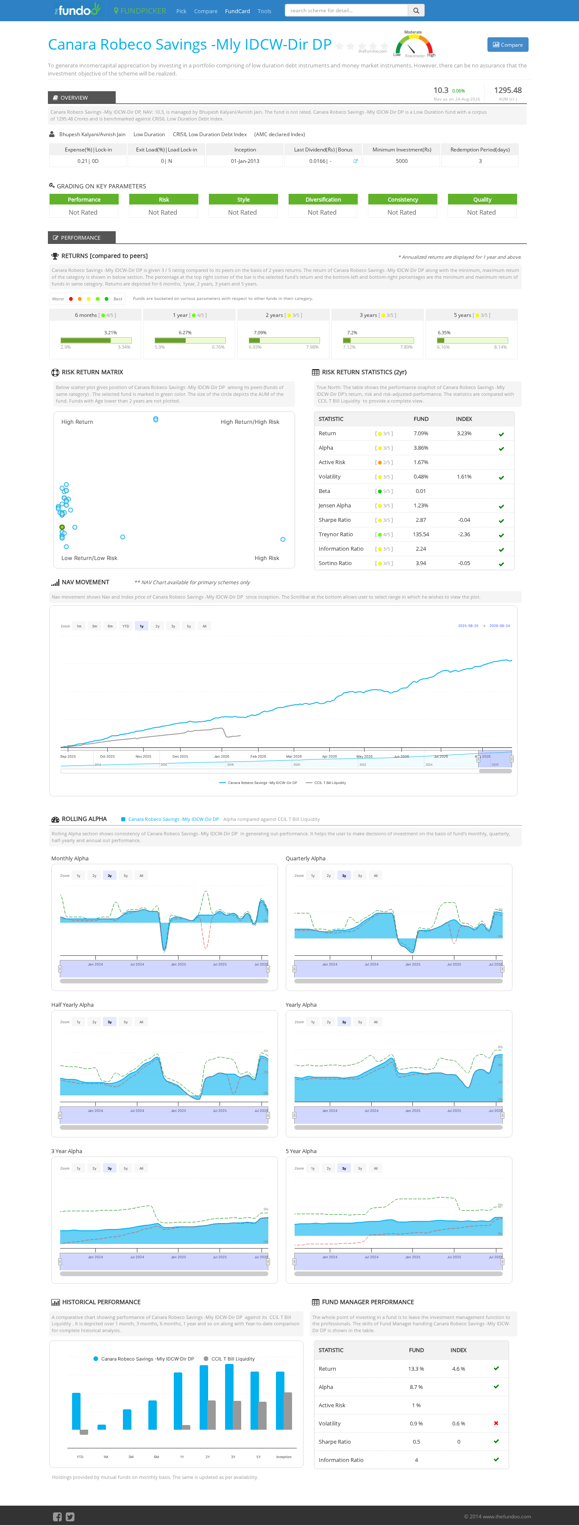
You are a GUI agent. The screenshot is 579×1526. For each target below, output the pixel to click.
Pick (181, 11)
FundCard (237, 11)
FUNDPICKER (142, 11)
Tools (264, 11)
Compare (205, 11)
